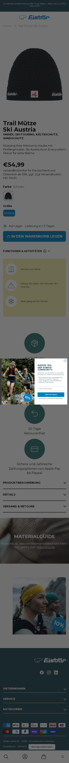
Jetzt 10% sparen (51, 394)
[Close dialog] (65, 360)
